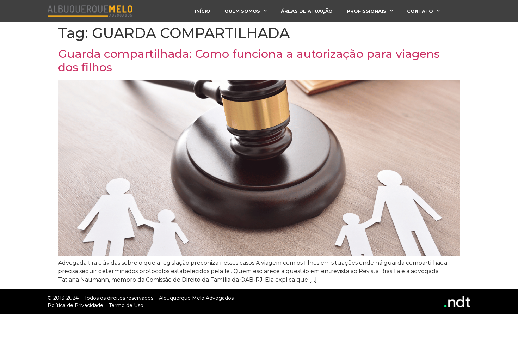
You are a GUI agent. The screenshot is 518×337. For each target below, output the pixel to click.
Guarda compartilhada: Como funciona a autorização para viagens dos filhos (249, 60)
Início (202, 11)
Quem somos (242, 11)
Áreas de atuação (307, 11)
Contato (420, 11)
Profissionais (366, 11)
